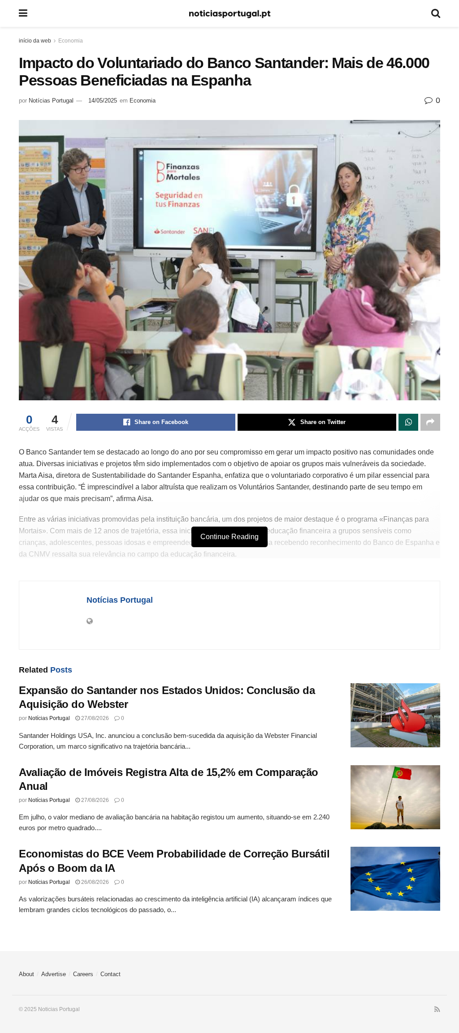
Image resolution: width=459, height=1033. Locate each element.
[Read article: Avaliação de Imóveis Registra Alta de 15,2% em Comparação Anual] (395, 797)
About (26, 974)
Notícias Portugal (51, 100)
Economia (70, 41)
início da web (35, 41)
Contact (110, 974)
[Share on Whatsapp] (408, 422)
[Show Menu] (23, 13)
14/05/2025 (102, 100)
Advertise (53, 974)
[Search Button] (435, 13)
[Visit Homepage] (229, 13)
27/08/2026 (94, 718)
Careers (83, 974)
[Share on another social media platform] (430, 422)
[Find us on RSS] (437, 1009)
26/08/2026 (94, 882)
